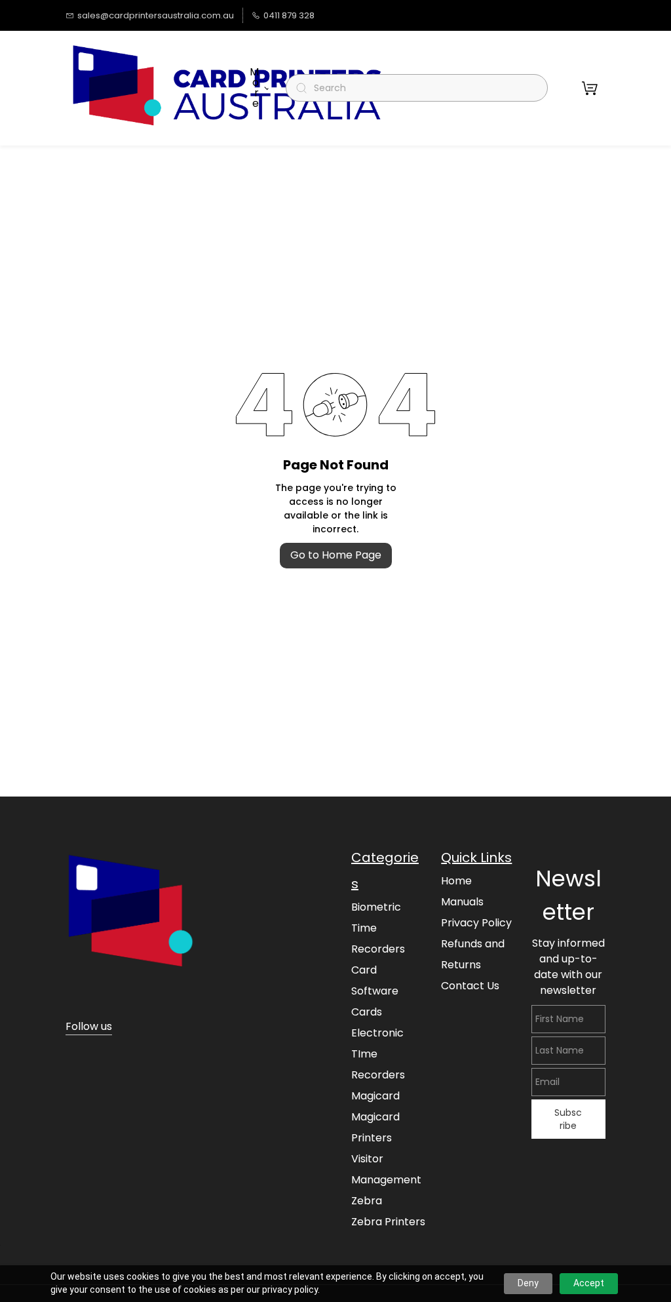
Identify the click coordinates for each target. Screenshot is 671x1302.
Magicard (375, 1095)
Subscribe (568, 1119)
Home (456, 880)
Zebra (366, 1200)
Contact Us (470, 985)
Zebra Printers (388, 1221)
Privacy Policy (476, 922)
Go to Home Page (335, 554)
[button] (590, 88)
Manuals (462, 901)
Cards (366, 1011)
